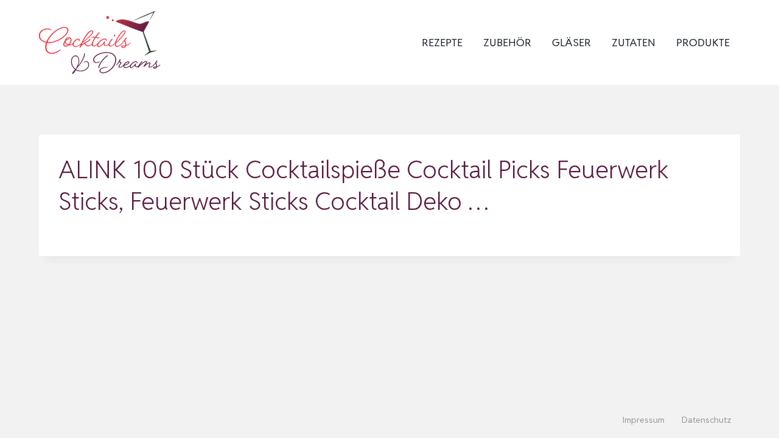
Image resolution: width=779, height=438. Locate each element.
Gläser (571, 42)
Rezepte (442, 42)
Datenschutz (707, 419)
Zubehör (507, 42)
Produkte (703, 42)
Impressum (644, 419)
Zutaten (633, 42)
